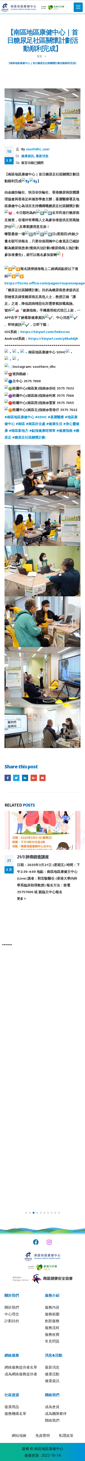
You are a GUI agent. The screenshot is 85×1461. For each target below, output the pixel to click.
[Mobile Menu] (78, 7)
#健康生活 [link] (54, 423)
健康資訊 (27, 156)
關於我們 (12, 1307)
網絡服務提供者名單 (21, 1367)
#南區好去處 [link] (35, 423)
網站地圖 (19, 1435)
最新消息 (42, 156)
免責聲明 (42, 1435)
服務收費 (52, 1334)
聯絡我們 (52, 1420)
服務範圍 (52, 1314)
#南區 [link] (20, 423)
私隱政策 (66, 1435)
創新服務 (52, 1320)
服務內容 (52, 1307)
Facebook (8, 778)
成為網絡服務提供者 (21, 1373)
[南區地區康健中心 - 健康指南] (18, 7)
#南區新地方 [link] (18, 430)
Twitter (16, 778)
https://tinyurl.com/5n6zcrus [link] (45, 331)
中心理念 (12, 1314)
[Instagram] (49, 1242)
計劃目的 (12, 1320)
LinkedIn (25, 778)
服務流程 (52, 1327)
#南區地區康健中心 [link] (19, 417)
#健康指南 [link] (64, 430)
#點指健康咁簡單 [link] (42, 430)
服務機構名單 (15, 1413)
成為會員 (52, 1406)
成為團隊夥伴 (56, 1413)
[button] (26, 1213)
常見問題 (52, 1341)
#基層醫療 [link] (56, 417)
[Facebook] (36, 1242)
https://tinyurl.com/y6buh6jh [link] (53, 338)
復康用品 (12, 1406)
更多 (20, 899)
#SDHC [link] (41, 417)
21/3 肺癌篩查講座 (33, 856)
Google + (34, 778)
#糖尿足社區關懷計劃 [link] (28, 437)
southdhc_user (38, 149)
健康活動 (52, 1373)
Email (42, 778)
